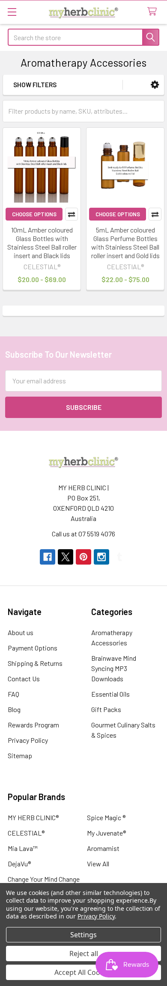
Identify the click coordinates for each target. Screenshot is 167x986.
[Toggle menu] (12, 12)
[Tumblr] (119, 557)
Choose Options (34, 214)
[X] (65, 557)
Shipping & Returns (35, 663)
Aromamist (103, 848)
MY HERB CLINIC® (33, 817)
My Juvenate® (106, 833)
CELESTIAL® (26, 833)
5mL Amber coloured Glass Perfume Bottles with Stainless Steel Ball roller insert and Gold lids (125, 242)
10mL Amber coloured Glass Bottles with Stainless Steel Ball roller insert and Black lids (42, 242)
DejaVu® (19, 863)
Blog (14, 709)
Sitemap (20, 755)
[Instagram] (101, 557)
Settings (83, 934)
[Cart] (154, 11)
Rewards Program (33, 725)
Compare (71, 214)
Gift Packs (106, 709)
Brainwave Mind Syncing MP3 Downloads (113, 668)
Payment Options (32, 648)
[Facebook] (47, 557)
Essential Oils (110, 694)
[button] (155, 85)
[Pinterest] (83, 557)
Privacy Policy (28, 740)
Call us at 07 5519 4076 (83, 534)
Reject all (83, 953)
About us (20, 632)
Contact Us (24, 678)
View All (98, 863)
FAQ (13, 694)
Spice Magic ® (106, 817)
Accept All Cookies (83, 972)
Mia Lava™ (23, 848)
